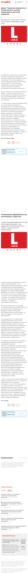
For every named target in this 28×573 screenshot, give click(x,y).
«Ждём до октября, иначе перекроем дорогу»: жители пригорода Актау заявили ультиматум (14, 527)
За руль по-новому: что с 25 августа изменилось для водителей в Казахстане (10, 496)
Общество (3, 17)
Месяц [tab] (9, 490)
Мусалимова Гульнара (17, 219)
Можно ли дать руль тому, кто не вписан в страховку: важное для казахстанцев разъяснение (12, 512)
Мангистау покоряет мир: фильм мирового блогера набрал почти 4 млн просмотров (12, 520)
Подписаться (21, 151)
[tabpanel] (14, 512)
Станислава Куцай (18, 17)
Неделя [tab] (4, 490)
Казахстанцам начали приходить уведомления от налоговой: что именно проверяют (11, 503)
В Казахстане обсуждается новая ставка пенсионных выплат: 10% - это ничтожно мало (11, 541)
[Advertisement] (14, 59)
